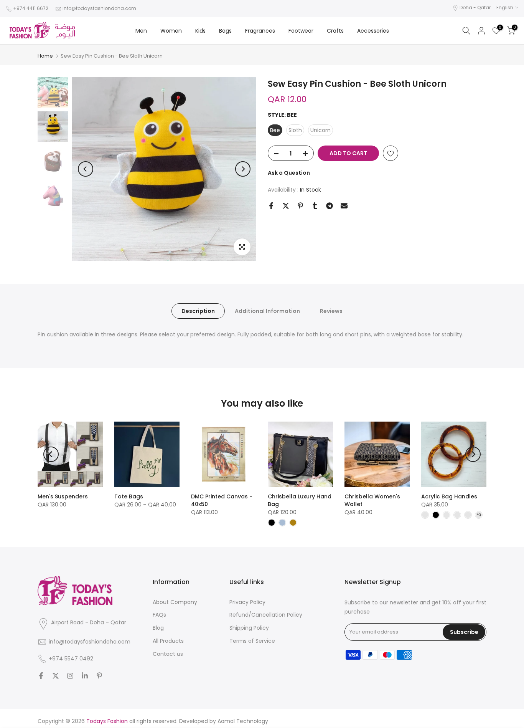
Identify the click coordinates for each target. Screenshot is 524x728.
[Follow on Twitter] (55, 675)
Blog (158, 628)
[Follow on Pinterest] (99, 675)
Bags (225, 31)
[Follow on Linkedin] (84, 675)
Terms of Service (252, 641)
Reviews (331, 311)
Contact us (168, 654)
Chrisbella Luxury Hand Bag (299, 500)
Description (198, 311)
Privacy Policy (247, 602)
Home (45, 55)
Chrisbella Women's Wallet (372, 500)
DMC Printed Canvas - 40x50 (221, 500)
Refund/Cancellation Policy (265, 615)
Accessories (373, 31)
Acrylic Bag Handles (449, 496)
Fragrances (260, 31)
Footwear (300, 31)
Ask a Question (289, 173)
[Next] (242, 169)
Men (141, 31)
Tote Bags (128, 496)
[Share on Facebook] (271, 205)
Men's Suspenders (63, 496)
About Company (175, 602)
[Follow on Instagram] (70, 675)
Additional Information (267, 311)
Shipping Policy (249, 628)
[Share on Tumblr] (314, 205)
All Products (168, 641)
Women (171, 31)
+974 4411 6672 (30, 8)
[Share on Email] (344, 205)
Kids (200, 31)
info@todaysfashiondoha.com (99, 8)
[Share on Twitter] (285, 205)
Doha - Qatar (475, 7)
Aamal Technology (243, 721)
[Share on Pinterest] (300, 205)
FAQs (159, 615)
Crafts (335, 31)
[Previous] (85, 169)
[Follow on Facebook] (41, 675)
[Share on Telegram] (329, 205)
